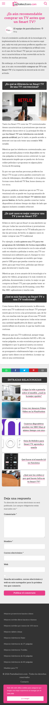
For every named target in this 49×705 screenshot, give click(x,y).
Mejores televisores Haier (14, 638)
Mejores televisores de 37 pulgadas (18, 644)
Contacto (24, 682)
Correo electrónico (14, 553)
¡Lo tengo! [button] (25, 698)
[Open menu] (3, 3)
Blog (15, 32)
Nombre (8, 541)
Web (6, 564)
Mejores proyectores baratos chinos (18, 614)
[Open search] (45, 3)
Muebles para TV (11, 668)
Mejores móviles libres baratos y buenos (20, 620)
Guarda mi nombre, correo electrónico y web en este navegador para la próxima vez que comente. (23, 582)
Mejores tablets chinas (13, 632)
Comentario (10, 514)
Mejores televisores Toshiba (15, 650)
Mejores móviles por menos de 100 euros (21, 626)
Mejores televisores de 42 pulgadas (18, 656)
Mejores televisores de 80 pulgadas (18, 662)
